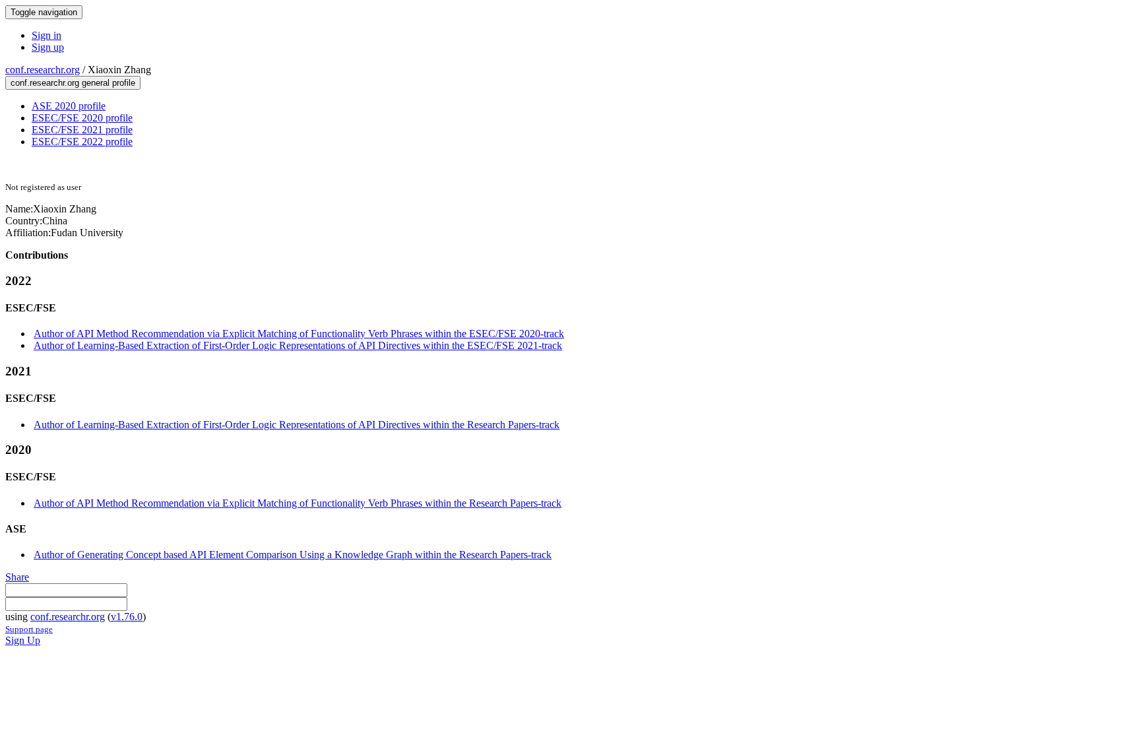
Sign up (48, 47)
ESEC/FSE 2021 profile (82, 129)
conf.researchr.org (42, 69)
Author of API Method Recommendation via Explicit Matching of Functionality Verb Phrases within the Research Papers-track (297, 503)
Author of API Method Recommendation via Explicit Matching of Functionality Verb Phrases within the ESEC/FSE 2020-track (299, 333)
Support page (29, 629)
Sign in (46, 35)
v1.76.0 (126, 616)
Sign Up (22, 640)
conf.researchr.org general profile (73, 83)
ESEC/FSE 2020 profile (82, 117)
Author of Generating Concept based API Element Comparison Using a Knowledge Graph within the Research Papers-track (293, 554)
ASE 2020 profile (69, 106)
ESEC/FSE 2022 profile (82, 141)
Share (17, 577)
